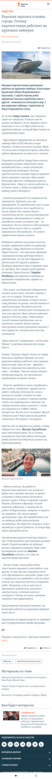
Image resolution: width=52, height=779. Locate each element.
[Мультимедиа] (16, 775)
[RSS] (41, 744)
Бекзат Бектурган (10, 37)
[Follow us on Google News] (34, 744)
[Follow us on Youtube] (4, 744)
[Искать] (36, 775)
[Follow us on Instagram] (10, 744)
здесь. (5, 640)
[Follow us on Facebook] (16, 744)
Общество (7, 11)
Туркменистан (28, 713)
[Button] (44, 48)
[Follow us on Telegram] (22, 744)
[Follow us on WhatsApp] (28, 744)
